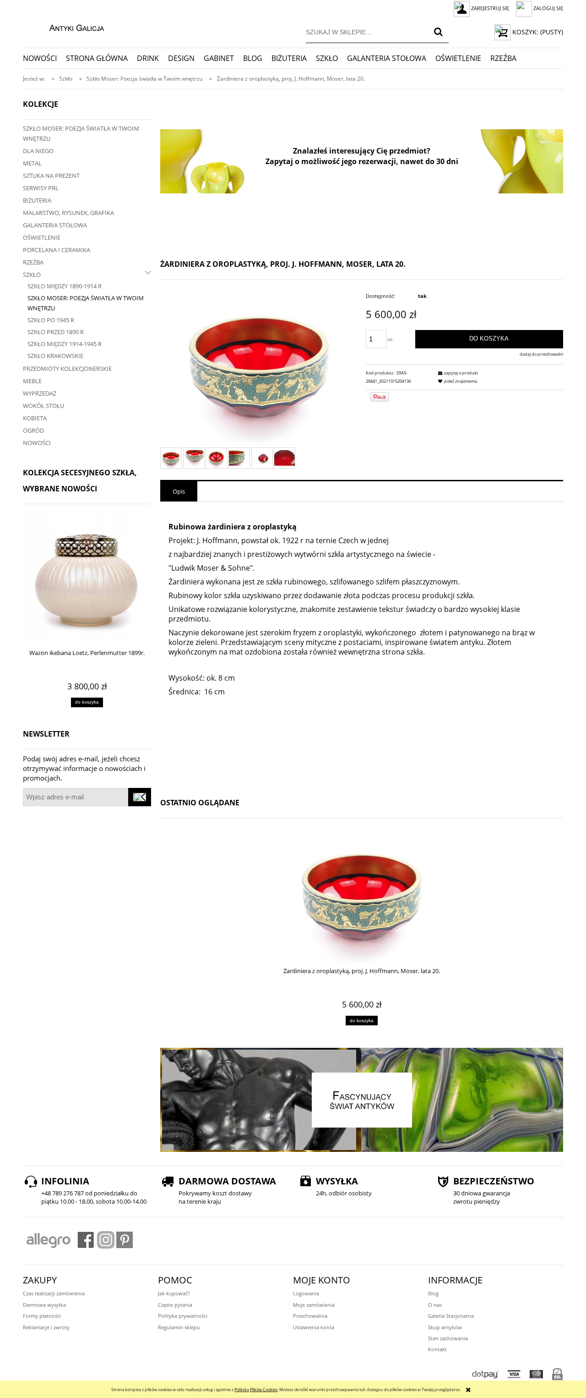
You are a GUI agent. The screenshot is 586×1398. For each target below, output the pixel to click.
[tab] (178, 491)
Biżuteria (37, 200)
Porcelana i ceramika (56, 250)
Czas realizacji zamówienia (54, 1293)
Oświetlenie (41, 237)
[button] (457, 373)
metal (32, 163)
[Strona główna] (67, 26)
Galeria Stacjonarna (451, 1315)
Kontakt (437, 1349)
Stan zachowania (448, 1338)
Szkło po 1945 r (50, 320)
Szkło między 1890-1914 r (64, 286)
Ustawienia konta (313, 1327)
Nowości (37, 443)
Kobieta (35, 418)
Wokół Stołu (43, 406)
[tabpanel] (361, 645)
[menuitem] (44, 58)
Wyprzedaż (39, 393)
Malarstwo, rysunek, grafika (68, 213)
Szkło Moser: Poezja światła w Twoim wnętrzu (81, 133)
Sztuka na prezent (51, 175)
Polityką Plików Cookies (255, 1389)
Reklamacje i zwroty (46, 1327)
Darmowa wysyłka (44, 1304)
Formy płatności (42, 1315)
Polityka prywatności (182, 1315)
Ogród (33, 430)
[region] (361, 161)
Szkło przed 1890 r (55, 332)
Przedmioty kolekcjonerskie (67, 368)
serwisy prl (41, 188)
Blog (433, 1293)
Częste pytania (175, 1304)
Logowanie (306, 1293)
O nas (435, 1304)
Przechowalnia (310, 1315)
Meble (32, 381)
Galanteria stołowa (55, 225)
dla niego (38, 151)
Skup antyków (445, 1327)
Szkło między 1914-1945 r (64, 344)
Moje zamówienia (314, 1304)
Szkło (32, 274)
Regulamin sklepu (179, 1327)
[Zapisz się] (139, 797)
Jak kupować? (174, 1293)
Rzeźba (33, 262)
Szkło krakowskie (55, 356)
